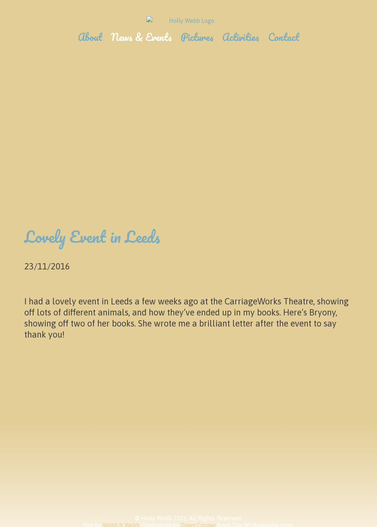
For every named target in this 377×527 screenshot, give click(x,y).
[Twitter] (31, 445)
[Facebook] (98, 445)
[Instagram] (65, 445)
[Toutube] (132, 445)
